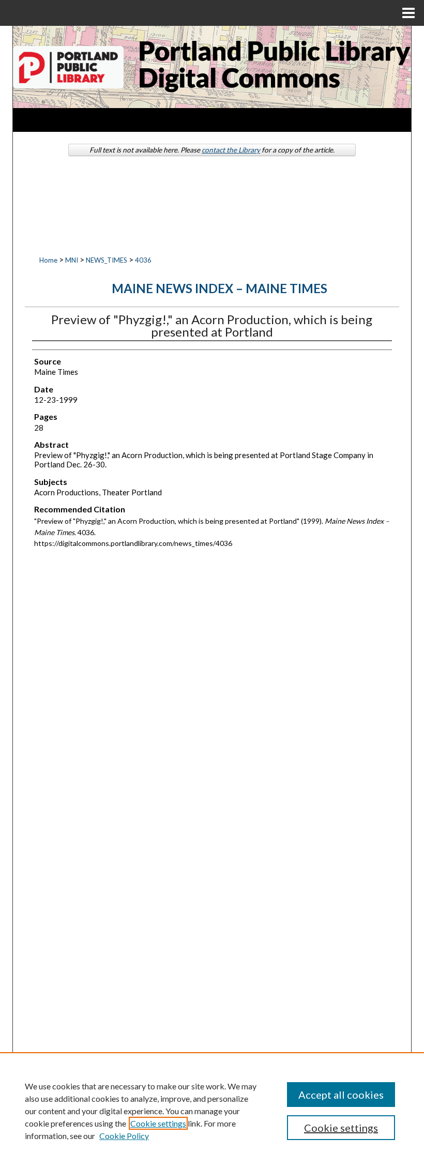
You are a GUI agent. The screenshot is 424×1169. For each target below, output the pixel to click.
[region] (212, 1110)
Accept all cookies (341, 1094)
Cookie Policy (124, 1136)
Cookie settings (158, 1123)
